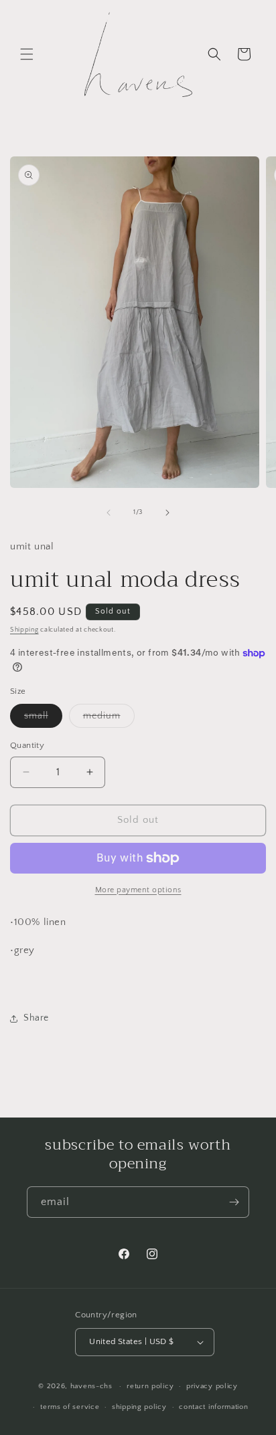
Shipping (24, 630)
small (43, 719)
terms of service (69, 1407)
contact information (213, 1407)
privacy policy (212, 1386)
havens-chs (91, 1386)
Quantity (27, 745)
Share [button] (36, 1018)
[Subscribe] (234, 1202)
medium (109, 719)
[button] (27, 54)
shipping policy (139, 1407)
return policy (150, 1386)
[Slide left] (108, 512)
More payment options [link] (138, 890)
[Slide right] (167, 512)
